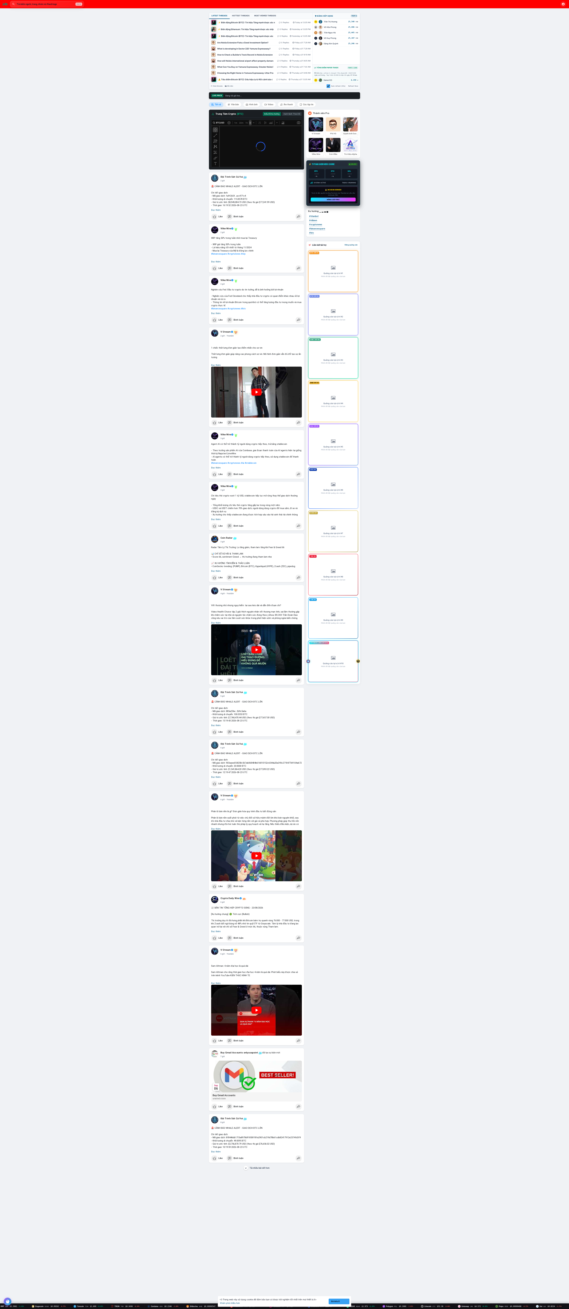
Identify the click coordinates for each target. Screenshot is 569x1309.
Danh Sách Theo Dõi (292, 114)
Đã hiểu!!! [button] (335, 1301)
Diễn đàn (229, 86)
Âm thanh (288, 104)
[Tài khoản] (563, 4)
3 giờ (222, 438)
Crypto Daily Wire (229, 898)
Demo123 (328, 80)
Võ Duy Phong (330, 38)
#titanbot (314, 216)
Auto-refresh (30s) (338, 86)
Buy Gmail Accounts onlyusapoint (239, 1052)
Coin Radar (226, 538)
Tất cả (217, 104)
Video (270, 104)
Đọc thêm (216, 210)
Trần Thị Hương (330, 22)
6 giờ (222, 748)
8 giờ (222, 1122)
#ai (242, 463)
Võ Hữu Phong (330, 27)
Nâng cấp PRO (333, 199)
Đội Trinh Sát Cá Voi (231, 177)
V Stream (225, 332)
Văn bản (235, 104)
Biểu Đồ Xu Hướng (271, 114)
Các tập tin (308, 104)
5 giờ (222, 696)
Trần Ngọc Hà (330, 33)
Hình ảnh (253, 104)
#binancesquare (219, 254)
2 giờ (222, 181)
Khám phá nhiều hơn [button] (230, 1303)
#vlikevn (313, 220)
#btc (243, 308)
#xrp (243, 254)
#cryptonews (233, 254)
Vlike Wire (225, 228)
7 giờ (222, 1056)
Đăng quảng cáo (351, 245)
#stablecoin (250, 463)
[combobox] (47, 4)
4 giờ (222, 593)
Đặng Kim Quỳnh (331, 43)
